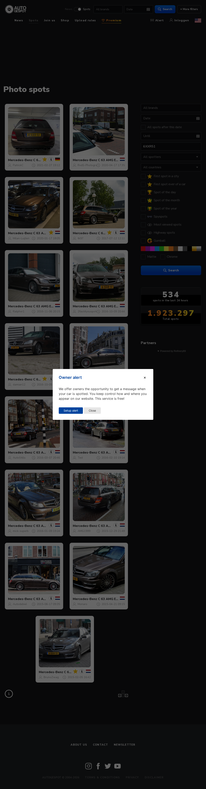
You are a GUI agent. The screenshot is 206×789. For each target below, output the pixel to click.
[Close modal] (144, 377)
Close (92, 410)
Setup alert (71, 410)
